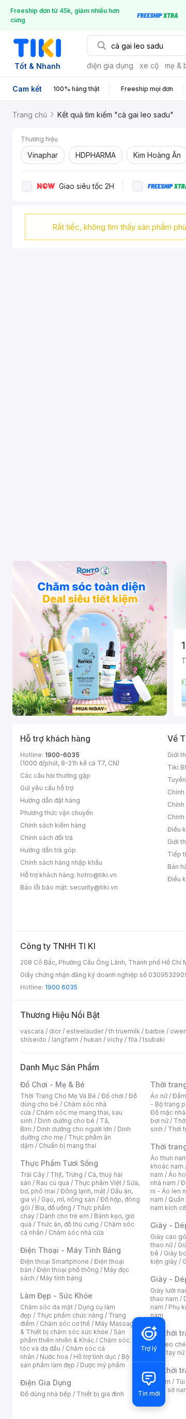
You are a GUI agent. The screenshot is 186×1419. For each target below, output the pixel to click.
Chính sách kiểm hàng (53, 825)
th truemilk (124, 1031)
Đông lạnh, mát (82, 1191)
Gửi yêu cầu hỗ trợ (46, 788)
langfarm (65, 1039)
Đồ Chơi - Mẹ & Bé (52, 1084)
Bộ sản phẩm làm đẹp (74, 1361)
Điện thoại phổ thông (68, 1270)
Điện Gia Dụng (45, 1382)
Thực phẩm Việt (97, 1183)
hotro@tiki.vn (97, 875)
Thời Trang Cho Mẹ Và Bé (58, 1096)
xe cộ (149, 65)
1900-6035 (62, 755)
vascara (32, 1031)
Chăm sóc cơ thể (65, 1323)
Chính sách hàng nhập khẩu (61, 862)
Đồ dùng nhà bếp (45, 1394)
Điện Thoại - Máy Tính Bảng (70, 1250)
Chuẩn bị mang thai (67, 1145)
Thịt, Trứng (66, 1174)
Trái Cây (32, 1174)
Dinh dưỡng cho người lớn (74, 1129)
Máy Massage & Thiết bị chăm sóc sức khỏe (79, 1328)
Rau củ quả (52, 1183)
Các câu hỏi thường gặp (55, 775)
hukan (93, 1039)
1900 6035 (61, 987)
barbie (155, 1031)
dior (55, 1031)
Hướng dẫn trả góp (48, 850)
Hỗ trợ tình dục (94, 1357)
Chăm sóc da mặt (46, 1307)
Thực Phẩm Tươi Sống (59, 1163)
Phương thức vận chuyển (56, 813)
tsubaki (154, 1039)
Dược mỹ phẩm (102, 1365)
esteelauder (84, 1031)
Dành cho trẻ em (64, 1216)
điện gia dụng (110, 65)
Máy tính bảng (61, 1278)
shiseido (33, 1039)
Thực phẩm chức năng (70, 1315)
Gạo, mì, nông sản (68, 1199)
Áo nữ (158, 1096)
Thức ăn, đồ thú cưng (68, 1224)
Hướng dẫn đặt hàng (50, 800)
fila (132, 1039)
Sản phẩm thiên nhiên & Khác (72, 1336)
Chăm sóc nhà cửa (76, 1232)
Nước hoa (54, 1357)
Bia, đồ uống (53, 1207)
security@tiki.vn (94, 887)
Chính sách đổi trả (46, 837)
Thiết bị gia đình (100, 1394)
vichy (115, 1039)
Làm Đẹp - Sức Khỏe (56, 1295)
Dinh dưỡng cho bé (66, 1121)
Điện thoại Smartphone (54, 1261)
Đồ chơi (112, 1096)
